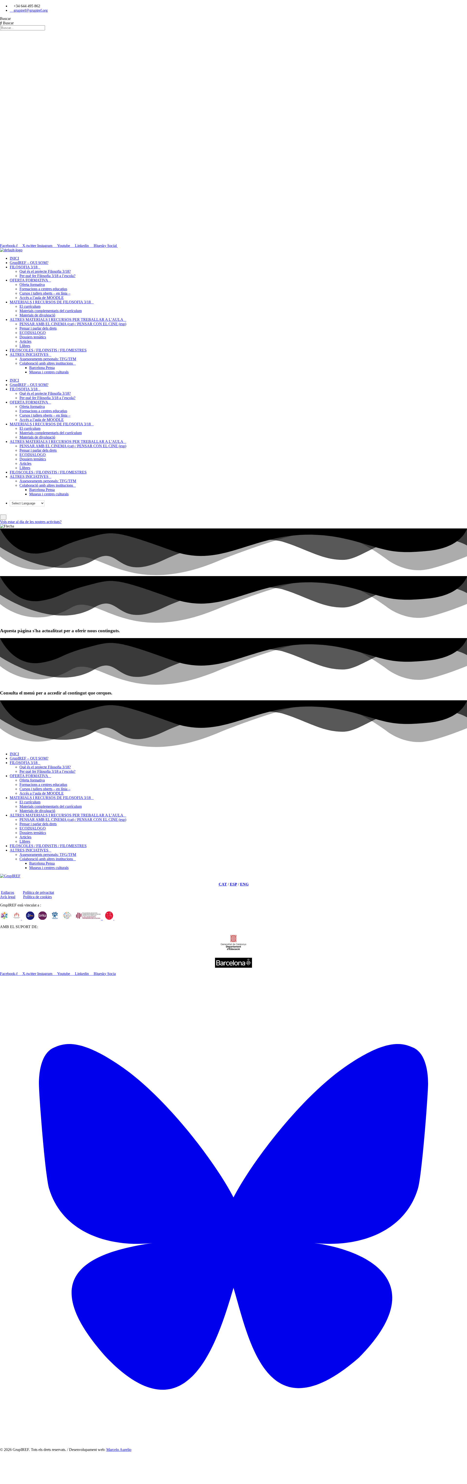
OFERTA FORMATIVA (29, 280)
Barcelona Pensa (42, 368)
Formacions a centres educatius (43, 289)
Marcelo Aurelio (118, 1450)
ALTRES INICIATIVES (29, 354)
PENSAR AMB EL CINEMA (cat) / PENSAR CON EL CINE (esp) (72, 324)
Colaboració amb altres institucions (46, 363)
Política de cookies (37, 897)
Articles (25, 341)
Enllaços (7, 892)
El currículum (29, 306)
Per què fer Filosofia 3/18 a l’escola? (47, 276)
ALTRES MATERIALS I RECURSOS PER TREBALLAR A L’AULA (66, 319)
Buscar (5, 19)
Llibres (24, 346)
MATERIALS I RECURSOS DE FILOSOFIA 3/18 (50, 302)
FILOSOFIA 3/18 (23, 267)
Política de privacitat (38, 892)
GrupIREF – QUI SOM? (29, 263)
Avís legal (7, 897)
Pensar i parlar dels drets (38, 328)
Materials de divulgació (37, 315)
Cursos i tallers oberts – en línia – (44, 293)
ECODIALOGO (32, 333)
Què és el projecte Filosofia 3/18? (45, 271)
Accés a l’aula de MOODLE (41, 298)
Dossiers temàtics (32, 337)
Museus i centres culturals (49, 372)
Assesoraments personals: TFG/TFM (47, 359)
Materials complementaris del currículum (50, 311)
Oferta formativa (32, 284)
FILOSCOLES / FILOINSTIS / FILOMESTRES (48, 350)
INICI (14, 258)
